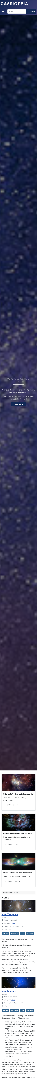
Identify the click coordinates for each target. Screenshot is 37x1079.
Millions (5, 934)
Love (22, 934)
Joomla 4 (30, 934)
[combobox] (16, 11)
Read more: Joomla (13, 881)
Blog (13, 923)
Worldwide (14, 934)
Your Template (10, 914)
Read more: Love (12, 844)
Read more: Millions (13, 805)
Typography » (18, 404)
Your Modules (9, 991)
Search (32, 11)
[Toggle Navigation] (3, 11)
